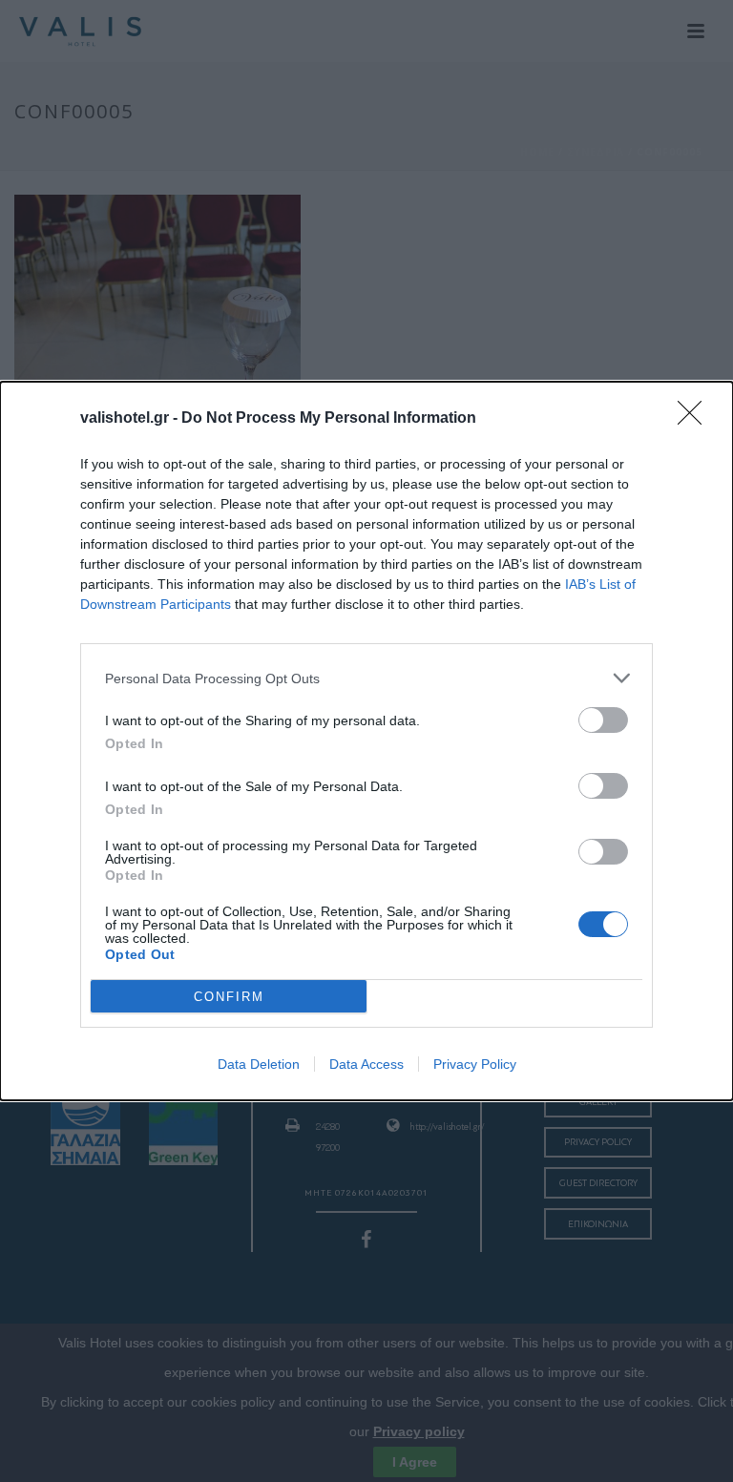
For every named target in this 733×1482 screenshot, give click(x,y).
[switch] (603, 720)
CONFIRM (229, 997)
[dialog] (366, 741)
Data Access (366, 1064)
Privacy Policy (474, 1064)
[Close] (696, 419)
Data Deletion (259, 1064)
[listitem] (366, 678)
